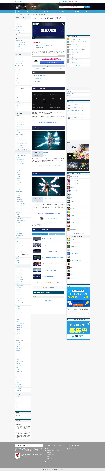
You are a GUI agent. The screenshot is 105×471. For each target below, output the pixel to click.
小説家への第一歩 (19, 348)
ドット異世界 (72, 215)
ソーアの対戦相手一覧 (20, 124)
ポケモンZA (72, 256)
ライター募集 (49, 461)
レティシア (18, 69)
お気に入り (60, 282)
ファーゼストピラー (47, 198)
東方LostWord (73, 229)
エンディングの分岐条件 (20, 48)
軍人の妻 (17, 373)
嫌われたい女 (18, 319)
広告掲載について (50, 454)
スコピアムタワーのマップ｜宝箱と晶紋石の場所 (77, 41)
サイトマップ (49, 458)
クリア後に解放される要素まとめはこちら (48, 122)
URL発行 (49, 282)
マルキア (17, 80)
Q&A (16, 34)
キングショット (73, 204)
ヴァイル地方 (18, 226)
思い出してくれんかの (20, 323)
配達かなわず (18, 352)
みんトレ (72, 194)
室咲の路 (17, 258)
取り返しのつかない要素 (20, 26)
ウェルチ (17, 101)
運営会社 (49, 460)
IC (27, 11)
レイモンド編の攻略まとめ (20, 42)
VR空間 (17, 239)
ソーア (85, 11)
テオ (16, 84)
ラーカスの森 (18, 172)
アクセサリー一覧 (72, 54)
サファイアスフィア (74, 176)
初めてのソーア (18, 304)
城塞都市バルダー (19, 212)
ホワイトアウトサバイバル (75, 219)
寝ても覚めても (18, 310)
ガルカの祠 (18, 189)
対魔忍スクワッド (73, 187)
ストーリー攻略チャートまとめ (41, 44)
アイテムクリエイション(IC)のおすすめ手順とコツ (78, 49)
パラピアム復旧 (18, 384)
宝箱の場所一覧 (18, 157)
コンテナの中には (19, 388)
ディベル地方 (18, 176)
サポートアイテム (19, 409)
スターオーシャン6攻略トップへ (50, 218)
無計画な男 (18, 333)
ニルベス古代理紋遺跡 (20, 218)
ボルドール (18, 107)
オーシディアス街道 (19, 201)
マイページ (69, 95)
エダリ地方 (18, 184)
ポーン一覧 (18, 128)
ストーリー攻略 (44, 11)
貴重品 (17, 407)
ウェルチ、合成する (19, 285)
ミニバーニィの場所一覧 (20, 161)
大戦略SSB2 (72, 278)
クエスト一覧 (18, 268)
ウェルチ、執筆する (19, 283)
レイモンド (18, 67)
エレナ (17, 78)
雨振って (17, 367)
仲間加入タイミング (19, 63)
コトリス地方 (18, 193)
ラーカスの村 (18, 174)
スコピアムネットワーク (20, 252)
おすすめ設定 (18, 130)
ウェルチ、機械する (19, 279)
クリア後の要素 (36, 11)
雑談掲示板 (18, 415)
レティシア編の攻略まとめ (20, 44)
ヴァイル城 (18, 222)
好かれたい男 (18, 321)
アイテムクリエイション (20, 122)
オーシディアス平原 (19, 210)
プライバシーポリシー (73, 447)
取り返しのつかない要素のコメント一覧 (74, 107)
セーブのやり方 (18, 132)
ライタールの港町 (19, 182)
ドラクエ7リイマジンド (74, 253)
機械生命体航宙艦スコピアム (21, 235)
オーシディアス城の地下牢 (20, 220)
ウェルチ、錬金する (19, 281)
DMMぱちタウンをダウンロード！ (52, 62)
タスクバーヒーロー (74, 246)
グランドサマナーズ (74, 226)
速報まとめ (18, 32)
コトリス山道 (18, 197)
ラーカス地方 (18, 170)
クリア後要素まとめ (19, 46)
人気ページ (57, 234)
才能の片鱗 (18, 350)
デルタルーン (72, 274)
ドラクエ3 (72, 271)
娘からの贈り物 (18, 342)
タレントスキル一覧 (19, 61)
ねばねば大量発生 (19, 327)
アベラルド (18, 71)
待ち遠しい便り (18, 375)
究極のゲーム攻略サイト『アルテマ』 (54, 445)
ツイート (38, 282)
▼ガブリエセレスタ (37, 78)
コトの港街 (18, 195)
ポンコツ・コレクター (20, 298)
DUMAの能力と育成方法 (20, 117)
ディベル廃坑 (18, 178)
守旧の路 (17, 256)
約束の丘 (17, 214)
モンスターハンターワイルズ (75, 260)
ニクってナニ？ (18, 308)
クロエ (17, 97)
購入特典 (17, 28)
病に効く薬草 (18, 346)
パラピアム (18, 237)
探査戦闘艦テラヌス (19, 231)
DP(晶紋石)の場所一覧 (20, 159)
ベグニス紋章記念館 (19, 245)
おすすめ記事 (40, 234)
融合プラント (18, 241)
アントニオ (18, 99)
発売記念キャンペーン (20, 136)
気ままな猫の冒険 (19, 325)
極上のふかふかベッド (20, 302)
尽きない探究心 (18, 365)
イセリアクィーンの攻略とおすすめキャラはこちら (48, 213)
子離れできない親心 (19, 340)
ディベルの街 (18, 180)
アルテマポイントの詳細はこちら (78, 313)
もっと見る (78, 65)
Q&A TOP (69, 91)
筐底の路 (17, 262)
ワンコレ (72, 222)
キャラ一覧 (18, 56)
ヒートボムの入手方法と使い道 (74, 62)
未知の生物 (18, 363)
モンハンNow (73, 208)
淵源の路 (17, 260)
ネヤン (17, 105)
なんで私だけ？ (18, 300)
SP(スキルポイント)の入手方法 (21, 143)
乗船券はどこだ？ (19, 331)
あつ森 (71, 264)
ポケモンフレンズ (73, 211)
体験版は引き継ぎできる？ (20, 134)
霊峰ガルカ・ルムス (19, 191)
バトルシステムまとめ (20, 30)
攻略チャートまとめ (19, 40)
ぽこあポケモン (73, 239)
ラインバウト (18, 103)
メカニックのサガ (19, 354)
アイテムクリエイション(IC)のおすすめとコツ (43, 45)
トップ (19, 11)
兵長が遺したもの (19, 371)
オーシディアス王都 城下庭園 (21, 205)
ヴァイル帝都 (18, 224)
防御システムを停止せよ (20, 361)
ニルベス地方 (18, 216)
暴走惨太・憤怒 (18, 390)
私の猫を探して (18, 287)
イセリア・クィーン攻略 (57, 68)
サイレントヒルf (73, 267)
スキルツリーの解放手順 (20, 145)
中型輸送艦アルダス (19, 233)
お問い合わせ (49, 456)
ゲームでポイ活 (63, 1)
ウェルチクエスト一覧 (20, 270)
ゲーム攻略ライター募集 (74, 445)
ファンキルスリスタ (74, 183)
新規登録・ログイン (70, 93)
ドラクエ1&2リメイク (74, 249)
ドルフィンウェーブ (74, 180)
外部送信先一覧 (72, 448)
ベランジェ (18, 90)
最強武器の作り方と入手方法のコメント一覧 (75, 110)
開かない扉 (18, 344)
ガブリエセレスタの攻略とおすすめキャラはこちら (48, 165)
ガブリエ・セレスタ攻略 (40, 68)
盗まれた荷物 (18, 291)
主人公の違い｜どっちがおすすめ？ (75, 59)
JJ (16, 86)
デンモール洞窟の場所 (20, 163)
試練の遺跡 (45, 152)
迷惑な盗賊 (18, 329)
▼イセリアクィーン (37, 81)
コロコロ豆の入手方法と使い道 (72, 104)
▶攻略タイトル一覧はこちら (78, 233)
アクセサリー (18, 402)
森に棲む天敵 (18, 289)
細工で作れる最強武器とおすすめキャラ (76, 52)
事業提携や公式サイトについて (53, 450)
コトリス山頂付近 (19, 199)
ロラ (16, 95)
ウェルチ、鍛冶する (19, 277)
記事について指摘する (49, 287)
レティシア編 (61, 11)
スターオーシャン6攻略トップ (21, 19)
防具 (16, 400)
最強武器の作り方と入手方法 (21, 115)
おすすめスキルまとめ (39, 47)
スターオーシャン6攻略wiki (28, 6)
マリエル (17, 82)
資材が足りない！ (19, 380)
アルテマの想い (50, 447)
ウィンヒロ (72, 201)
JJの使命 (17, 382)
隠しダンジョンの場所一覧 (20, 155)
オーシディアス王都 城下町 (20, 203)
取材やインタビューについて (52, 448)
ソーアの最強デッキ (19, 126)
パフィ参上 (18, 369)
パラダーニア (18, 243)
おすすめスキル (68, 11)
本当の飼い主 (18, 306)
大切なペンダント (19, 312)
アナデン (72, 197)
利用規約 (49, 452)
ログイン (87, 1)
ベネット (17, 109)
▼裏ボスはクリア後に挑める (39, 75)
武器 (16, 398)
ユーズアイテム (18, 396)
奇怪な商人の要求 (19, 386)
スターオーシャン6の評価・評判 (21, 149)
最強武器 (77, 11)
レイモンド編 (53, 11)
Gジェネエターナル (74, 190)
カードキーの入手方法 (20, 147)
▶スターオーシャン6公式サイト (38, 225)
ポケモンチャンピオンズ (75, 242)
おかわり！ (18, 359)
